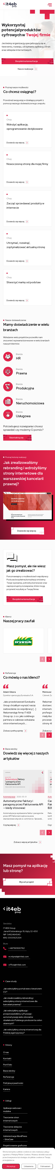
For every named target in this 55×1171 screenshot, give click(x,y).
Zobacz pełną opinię (13, 730)
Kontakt (7, 1058)
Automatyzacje (9, 797)
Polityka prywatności (13, 1083)
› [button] (49, 658)
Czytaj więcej (9, 825)
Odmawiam (45, 1166)
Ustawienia (28, 1166)
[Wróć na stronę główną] (10, 4)
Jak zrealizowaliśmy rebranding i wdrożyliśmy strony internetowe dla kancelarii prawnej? (20, 1001)
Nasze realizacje (25, 69)
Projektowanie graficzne (15, 1145)
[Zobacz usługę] (27, 130)
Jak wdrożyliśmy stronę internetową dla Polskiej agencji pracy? (22, 1031)
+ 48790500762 (17, 948)
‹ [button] (42, 658)
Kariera (6, 1089)
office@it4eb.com (17, 964)
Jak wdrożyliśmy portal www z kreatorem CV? (22, 990)
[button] (50, 4)
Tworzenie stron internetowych (11, 1119)
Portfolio (7, 1064)
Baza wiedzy (9, 1070)
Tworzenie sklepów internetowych (12, 1128)
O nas (6, 1052)
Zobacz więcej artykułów (25, 842)
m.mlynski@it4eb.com (19, 956)
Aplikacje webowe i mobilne (12, 1110)
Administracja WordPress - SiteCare (15, 1138)
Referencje (8, 1077)
